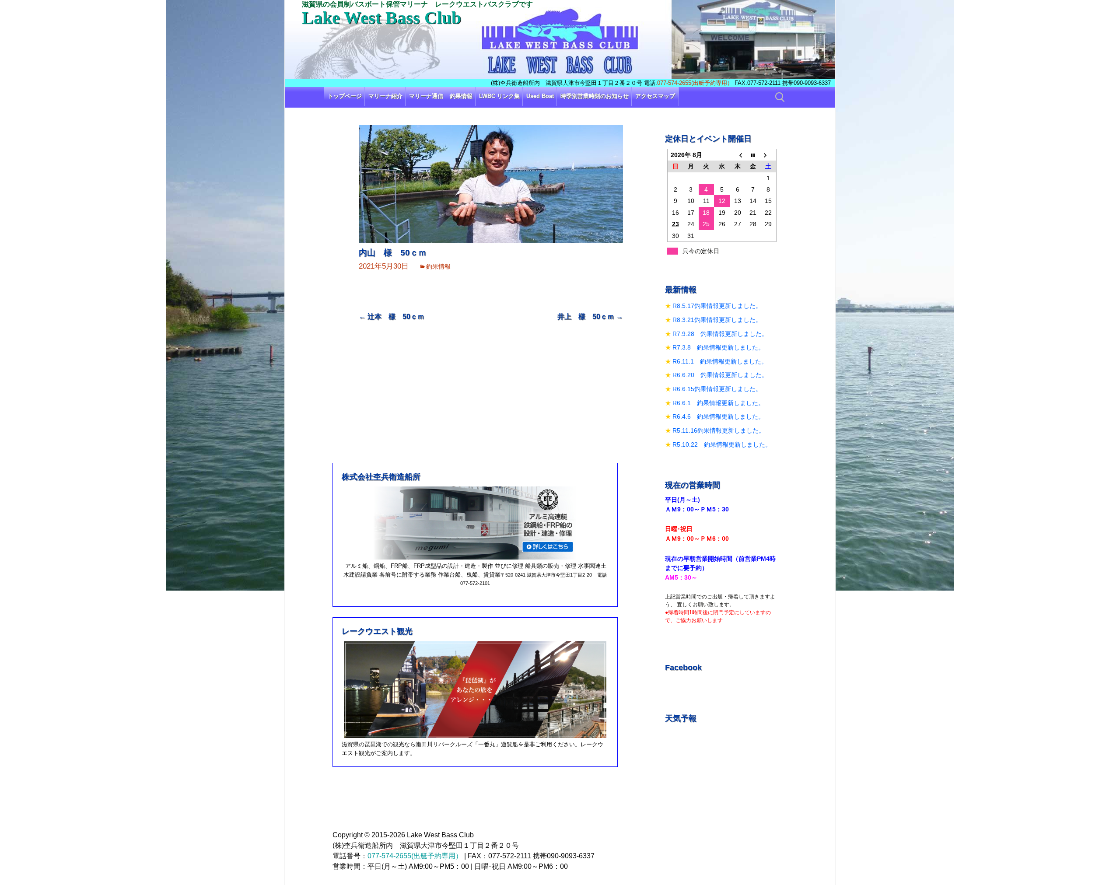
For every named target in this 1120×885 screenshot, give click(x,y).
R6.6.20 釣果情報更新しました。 (720, 374)
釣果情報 (461, 96)
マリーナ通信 (426, 96)
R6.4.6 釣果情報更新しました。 (718, 416)
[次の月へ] (769, 155)
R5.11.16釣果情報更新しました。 (718, 430)
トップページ (345, 96)
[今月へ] (753, 155)
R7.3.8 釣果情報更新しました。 (718, 347)
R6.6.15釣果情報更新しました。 (717, 388)
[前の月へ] (738, 155)
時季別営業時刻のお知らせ (594, 96)
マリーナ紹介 (385, 96)
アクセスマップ (655, 96)
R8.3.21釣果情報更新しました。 (717, 319)
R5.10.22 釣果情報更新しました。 (721, 444)
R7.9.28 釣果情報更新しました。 (720, 333)
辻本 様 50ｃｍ (391, 316)
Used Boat (540, 96)
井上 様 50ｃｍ (590, 316)
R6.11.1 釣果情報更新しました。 (719, 361)
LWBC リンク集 (499, 96)
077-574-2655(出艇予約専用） (695, 83)
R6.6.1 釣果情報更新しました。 (718, 402)
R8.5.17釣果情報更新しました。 (717, 305)
